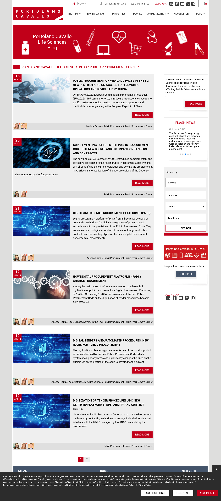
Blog (199, 13)
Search (186, 228)
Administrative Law (93, 322)
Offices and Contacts (115, 4)
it (203, 4)
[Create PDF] (73, 4)
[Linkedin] (171, 4)
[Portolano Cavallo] (38, 13)
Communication (156, 13)
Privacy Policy (144, 485)
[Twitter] (188, 4)
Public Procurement (114, 126)
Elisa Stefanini (16, 126)
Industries (119, 13)
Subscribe (186, 274)
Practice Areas (95, 13)
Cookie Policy (128, 485)
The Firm (72, 13)
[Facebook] (177, 4)
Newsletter (181, 13)
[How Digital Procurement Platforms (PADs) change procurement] (41, 284)
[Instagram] (193, 4)
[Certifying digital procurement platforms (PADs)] (41, 221)
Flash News (185, 123)
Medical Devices (94, 126)
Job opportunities (140, 4)
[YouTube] (182, 4)
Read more (142, 114)
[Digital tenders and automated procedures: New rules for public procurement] (41, 348)
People (137, 13)
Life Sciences (75, 322)
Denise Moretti (16, 194)
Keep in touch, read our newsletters (184, 266)
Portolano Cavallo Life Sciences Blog (54, 67)
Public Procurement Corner (139, 126)
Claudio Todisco (24, 126)
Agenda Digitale (95, 258)
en (206, 4)
